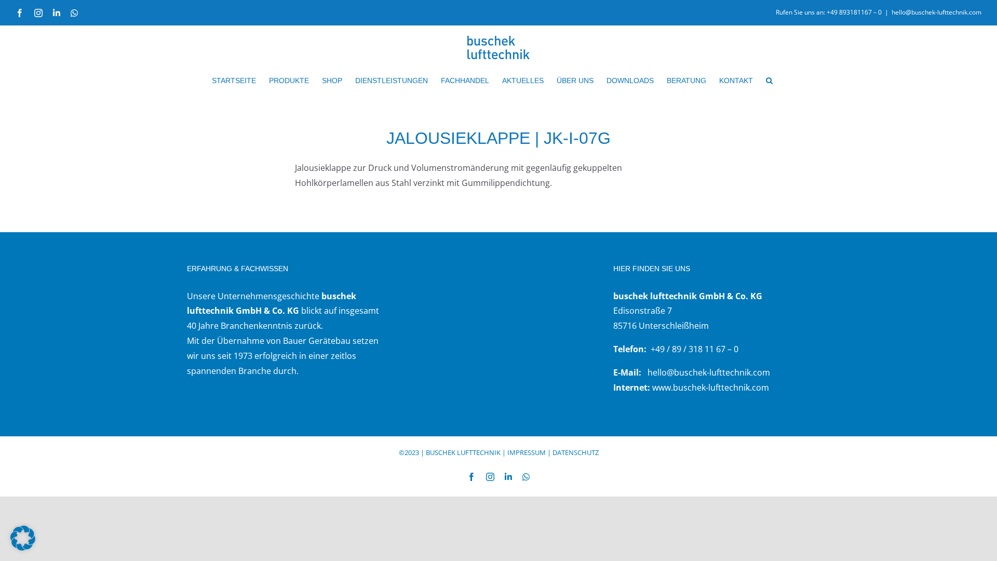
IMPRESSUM (526, 452)
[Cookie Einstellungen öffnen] (22, 547)
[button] (769, 80)
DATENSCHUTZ (576, 452)
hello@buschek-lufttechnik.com (936, 12)
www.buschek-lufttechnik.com (710, 387)
